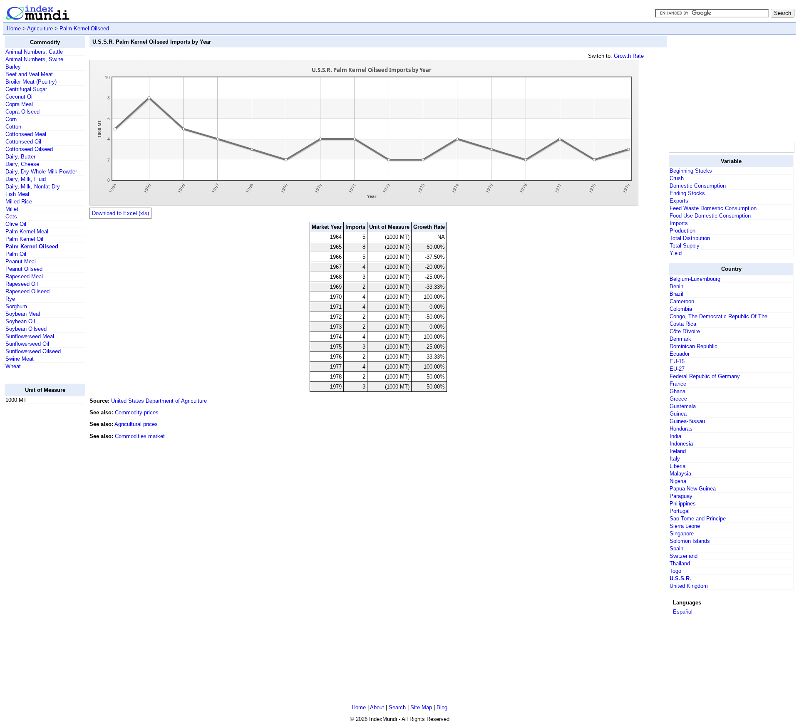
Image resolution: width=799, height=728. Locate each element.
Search (397, 707)
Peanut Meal (20, 261)
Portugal (680, 511)
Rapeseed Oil (21, 284)
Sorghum (16, 306)
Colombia (681, 309)
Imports (679, 223)
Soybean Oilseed (26, 329)
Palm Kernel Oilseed (84, 28)
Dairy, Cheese (22, 164)
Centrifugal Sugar (26, 89)
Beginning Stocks (691, 171)
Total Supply (685, 246)
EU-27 (677, 369)
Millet (11, 209)
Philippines (683, 503)
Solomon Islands (690, 541)
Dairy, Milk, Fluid (25, 179)
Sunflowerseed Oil (27, 344)
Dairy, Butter (20, 157)
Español (682, 612)
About (377, 707)
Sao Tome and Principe (698, 518)
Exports (679, 201)
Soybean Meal (22, 314)
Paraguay (681, 496)
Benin (676, 286)
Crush (677, 178)
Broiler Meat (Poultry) (31, 82)
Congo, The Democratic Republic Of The (718, 316)
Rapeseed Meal (24, 276)
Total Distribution (690, 238)
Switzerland (683, 556)
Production (682, 231)
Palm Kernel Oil (24, 239)
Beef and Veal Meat (29, 74)
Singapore (682, 533)
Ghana (677, 391)
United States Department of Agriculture (159, 401)
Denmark (680, 339)
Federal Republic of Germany (705, 376)
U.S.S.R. (680, 578)
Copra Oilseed (22, 112)
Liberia (677, 466)
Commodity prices (137, 412)
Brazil (676, 294)
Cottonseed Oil (23, 142)
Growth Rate (629, 56)
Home (14, 28)
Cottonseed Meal (25, 134)
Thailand (680, 563)
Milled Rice (18, 201)
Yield (676, 253)
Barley (13, 67)
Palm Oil (15, 254)
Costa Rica (683, 324)
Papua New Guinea (693, 488)
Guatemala (683, 406)
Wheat (13, 366)
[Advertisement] (38, 535)
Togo (675, 571)
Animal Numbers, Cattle (34, 52)
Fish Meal (17, 194)
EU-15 (677, 361)
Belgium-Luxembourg (695, 279)
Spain (676, 548)
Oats (11, 216)
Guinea (678, 414)
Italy (675, 459)
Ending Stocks (687, 193)
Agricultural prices (136, 424)
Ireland (678, 451)
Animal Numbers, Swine (34, 59)
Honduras (681, 429)
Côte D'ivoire (685, 331)
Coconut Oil (19, 97)
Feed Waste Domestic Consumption (713, 208)
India (675, 436)
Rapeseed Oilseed (27, 291)
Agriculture (40, 28)
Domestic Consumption (698, 186)
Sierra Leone (685, 526)
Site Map (421, 707)
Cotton (13, 127)
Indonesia (681, 444)
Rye (10, 299)
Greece (678, 399)
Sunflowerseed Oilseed (33, 351)
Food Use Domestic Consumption (710, 216)
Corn (11, 119)
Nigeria (678, 481)
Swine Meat (19, 359)
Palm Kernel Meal (26, 231)
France (678, 384)
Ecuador (680, 354)
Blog (442, 707)
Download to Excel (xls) (120, 213)
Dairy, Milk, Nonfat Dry (32, 186)
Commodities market (140, 436)
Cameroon (682, 301)
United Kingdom (689, 586)
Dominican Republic (693, 346)
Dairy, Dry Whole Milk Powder (41, 171)
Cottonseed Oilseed (29, 149)
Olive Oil (15, 224)
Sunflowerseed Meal (29, 336)
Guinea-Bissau (687, 421)
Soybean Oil (20, 321)
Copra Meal (19, 104)
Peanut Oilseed (23, 269)
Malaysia (680, 473)
